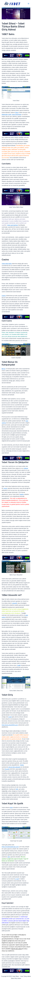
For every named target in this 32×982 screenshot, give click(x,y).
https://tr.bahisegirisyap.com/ (10, 847)
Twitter (22, 765)
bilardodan (5, 114)
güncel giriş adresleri (14, 767)
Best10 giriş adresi (16, 949)
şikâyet (26, 468)
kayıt (11, 807)
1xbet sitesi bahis (7, 263)
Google (7, 769)
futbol (16, 112)
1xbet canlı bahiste (12, 225)
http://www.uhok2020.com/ (10, 725)
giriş (9, 857)
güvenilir (14, 603)
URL (17, 789)
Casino (4, 295)
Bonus (3, 368)
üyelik (18, 665)
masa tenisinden (16, 114)
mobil (10, 717)
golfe (9, 114)
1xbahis (21, 494)
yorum (5, 488)
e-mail (17, 879)
